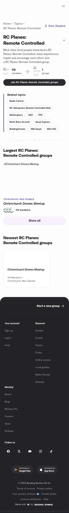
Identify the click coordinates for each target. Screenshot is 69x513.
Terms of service (26, 488)
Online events (43, 360)
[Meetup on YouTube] (29, 451)
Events (39, 338)
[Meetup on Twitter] (19, 451)
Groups (39, 331)
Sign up (9, 331)
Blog (7, 402)
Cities (38, 353)
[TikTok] (51, 451)
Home (7, 23)
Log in (8, 338)
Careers (9, 416)
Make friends (42, 375)
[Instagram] (40, 451)
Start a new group (48, 306)
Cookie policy (49, 494)
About (8, 394)
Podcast (9, 431)
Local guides (42, 367)
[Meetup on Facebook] (8, 451)
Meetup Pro (11, 409)
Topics (18, 23)
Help (7, 345)
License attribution (30, 499)
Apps (8, 424)
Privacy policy (44, 488)
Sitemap (39, 382)
